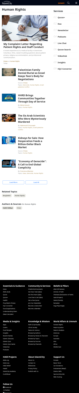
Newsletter (63, 30)
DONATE (61, 3)
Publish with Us (33, 371)
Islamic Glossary (8, 338)
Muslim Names (8, 336)
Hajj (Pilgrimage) (58, 306)
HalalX (5, 368)
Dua (59, 24)
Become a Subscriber (35, 306)
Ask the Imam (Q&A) (34, 295)
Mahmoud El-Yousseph (27, 125)
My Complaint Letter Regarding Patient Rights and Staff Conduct (23, 45)
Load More (13, 182)
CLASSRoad (6, 374)
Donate (55, 360)
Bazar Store (57, 363)
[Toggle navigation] (75, 2)
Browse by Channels (34, 344)
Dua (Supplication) (9, 308)
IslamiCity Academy (9, 371)
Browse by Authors (34, 333)
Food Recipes (7, 330)
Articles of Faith (58, 292)
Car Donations (58, 366)
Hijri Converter (65, 69)
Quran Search (64, 49)
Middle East (57, 347)
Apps (4, 325)
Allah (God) (6, 292)
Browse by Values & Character (38, 336)
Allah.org (6, 360)
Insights (62, 62)
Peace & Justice (58, 327)
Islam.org (6, 363)
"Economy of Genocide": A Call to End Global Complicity (32, 164)
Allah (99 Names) (58, 289)
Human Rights (15, 61)
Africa (55, 344)
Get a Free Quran (33, 300)
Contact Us (31, 363)
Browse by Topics (34, 338)
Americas (56, 333)
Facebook (8, 387)
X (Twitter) (6, 390)
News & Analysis (58, 330)
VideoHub (62, 56)
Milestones (31, 366)
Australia (56, 338)
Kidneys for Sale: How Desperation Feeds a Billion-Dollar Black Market (31, 142)
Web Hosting (57, 377)
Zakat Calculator (8, 314)
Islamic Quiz (7, 341)
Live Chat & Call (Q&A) (35, 297)
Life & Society (32, 327)
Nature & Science (34, 330)
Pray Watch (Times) (9, 303)
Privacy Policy (32, 368)
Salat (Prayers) (58, 297)
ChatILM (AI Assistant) (35, 289)
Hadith (5, 300)
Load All (36, 182)
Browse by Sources (34, 341)
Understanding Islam (10, 311)
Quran (5, 295)
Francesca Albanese (26, 171)
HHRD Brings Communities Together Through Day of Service (31, 98)
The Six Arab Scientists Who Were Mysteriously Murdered (32, 118)
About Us (31, 360)
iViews (5, 61)
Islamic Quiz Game (9, 344)
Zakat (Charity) (58, 300)
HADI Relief (7, 366)
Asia (54, 341)
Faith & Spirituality (34, 325)
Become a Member (34, 308)
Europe (55, 336)
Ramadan (56, 303)
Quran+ (61, 17)
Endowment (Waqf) (59, 368)
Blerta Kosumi (24, 105)
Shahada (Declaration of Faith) (63, 295)
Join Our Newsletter (34, 303)
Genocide (26, 85)
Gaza (24, 173)
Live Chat (62, 43)
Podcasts (62, 36)
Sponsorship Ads (59, 374)
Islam (5, 289)
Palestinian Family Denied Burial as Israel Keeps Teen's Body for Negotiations (31, 74)
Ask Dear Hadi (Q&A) (35, 292)
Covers (5, 327)
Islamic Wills (57, 371)
